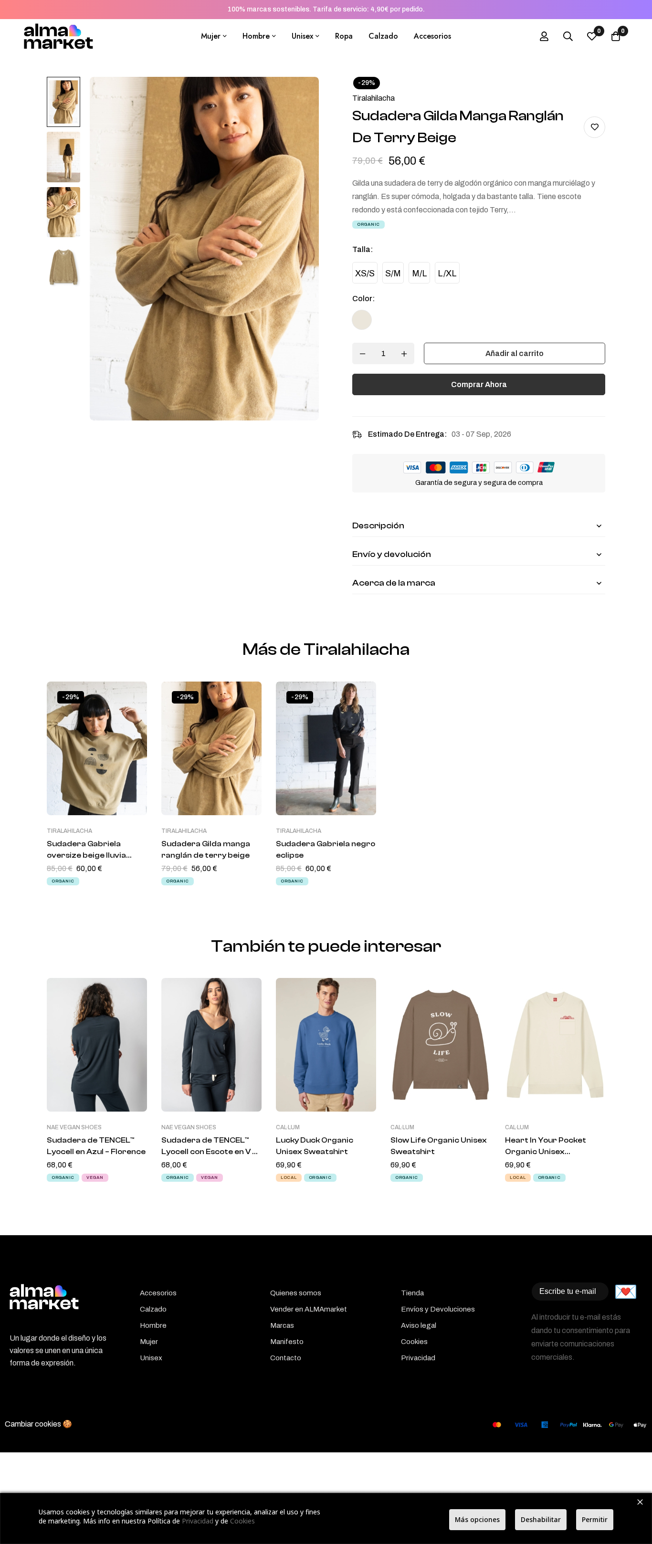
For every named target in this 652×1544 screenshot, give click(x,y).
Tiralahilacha (373, 98)
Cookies (242, 1520)
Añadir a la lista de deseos (594, 127)
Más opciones (477, 1519)
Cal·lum (288, 1127)
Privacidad (197, 1520)
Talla (362, 249)
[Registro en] (544, 36)
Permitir (595, 1519)
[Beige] (362, 320)
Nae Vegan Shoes (74, 1127)
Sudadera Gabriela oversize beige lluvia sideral (86, 855)
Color (363, 298)
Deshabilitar (541, 1519)
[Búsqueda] (568, 36)
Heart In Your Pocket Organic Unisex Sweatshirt (545, 1151)
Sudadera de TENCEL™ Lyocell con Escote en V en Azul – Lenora (211, 1151)
